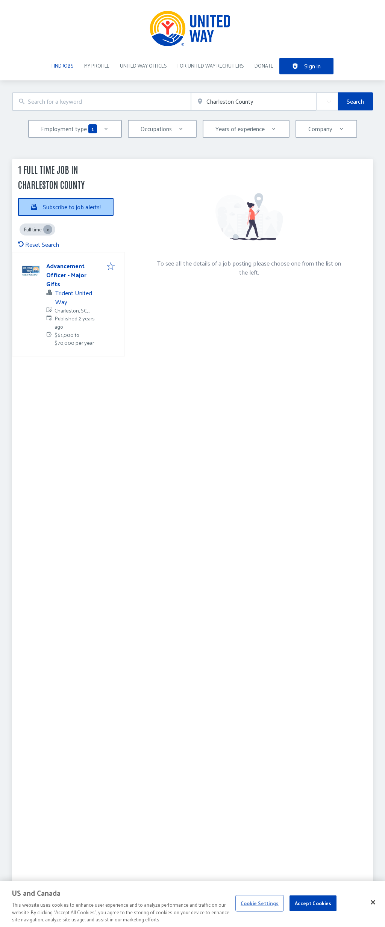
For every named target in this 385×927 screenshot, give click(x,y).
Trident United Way (73, 297)
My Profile (96, 65)
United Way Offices (143, 65)
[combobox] (101, 101)
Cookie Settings (260, 903)
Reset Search (42, 244)
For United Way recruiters (210, 65)
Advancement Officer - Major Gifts (66, 274)
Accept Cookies (313, 903)
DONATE (264, 65)
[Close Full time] (47, 229)
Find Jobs (63, 65)
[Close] (373, 902)
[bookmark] (110, 266)
